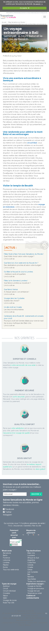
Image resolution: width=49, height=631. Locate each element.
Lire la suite (8, 259)
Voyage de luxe (33, 591)
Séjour (5, 596)
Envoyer (35, 494)
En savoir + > (38, 4)
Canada (30, 565)
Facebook (9, 509)
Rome (5, 567)
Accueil (4, 22)
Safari (5, 598)
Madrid (5, 565)
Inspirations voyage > (35, 584)
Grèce (29, 570)
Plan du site (36, 526)
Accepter (23, 8)
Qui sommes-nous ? (12, 523)
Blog (45, 12)
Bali (28, 574)
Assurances (18, 526)
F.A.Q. (10, 526)
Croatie (30, 567)
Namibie (30, 577)
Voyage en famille (34, 586)
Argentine (31, 560)
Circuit (5, 588)
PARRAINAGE (33, 12)
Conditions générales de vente (32, 523)
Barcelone (7, 553)
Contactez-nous (25, 12)
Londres (6, 562)
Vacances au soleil (34, 593)
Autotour (6, 586)
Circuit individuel (9, 591)
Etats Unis (31, 553)
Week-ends (7, 551)
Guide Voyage (40, 12)
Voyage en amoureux (35, 588)
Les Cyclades (32, 572)
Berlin (5, 555)
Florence (6, 558)
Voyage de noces (10, 600)
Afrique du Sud (33, 558)
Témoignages (17, 12)
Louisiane (31, 555)
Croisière (6, 593)
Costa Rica (31, 562)
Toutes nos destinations (36, 581)
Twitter (8, 512)
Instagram (7, 515)
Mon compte (9, 12)
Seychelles (31, 579)
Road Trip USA (8, 603)
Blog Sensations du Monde (16, 22)
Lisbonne (6, 560)
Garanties (27, 526)
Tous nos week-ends (11, 570)
